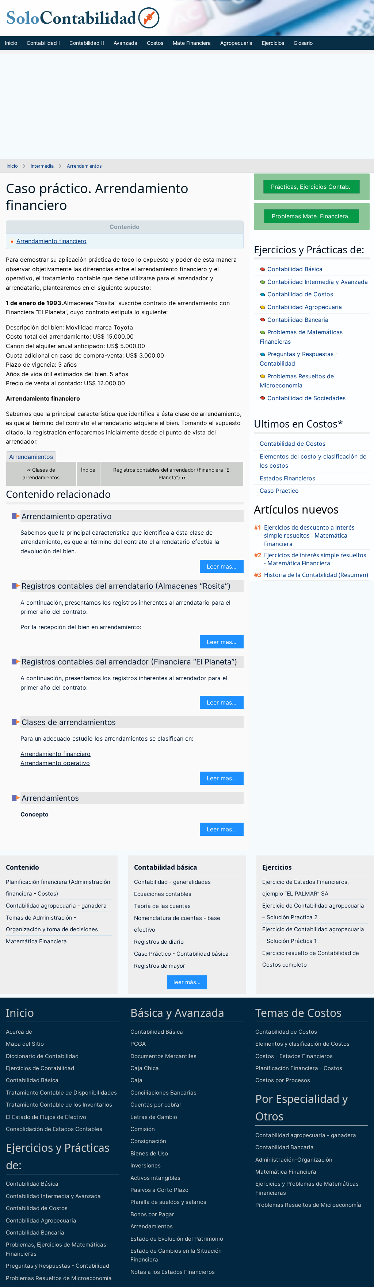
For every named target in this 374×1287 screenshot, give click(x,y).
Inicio (11, 43)
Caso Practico (279, 490)
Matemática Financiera (36, 941)
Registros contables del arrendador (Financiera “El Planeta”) (171, 473)
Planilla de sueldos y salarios (168, 1201)
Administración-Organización (293, 1159)
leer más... (187, 982)
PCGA (138, 1043)
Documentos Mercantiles (163, 1056)
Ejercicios (273, 43)
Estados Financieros (287, 478)
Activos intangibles (155, 1177)
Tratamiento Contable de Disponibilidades (61, 1092)
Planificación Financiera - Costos (298, 1068)
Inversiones (145, 1165)
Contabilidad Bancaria (297, 319)
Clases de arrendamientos (41, 473)
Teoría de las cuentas (162, 905)
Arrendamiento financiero (51, 241)
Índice (88, 470)
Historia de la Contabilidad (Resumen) (316, 575)
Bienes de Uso (149, 1153)
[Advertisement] (187, 105)
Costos (155, 43)
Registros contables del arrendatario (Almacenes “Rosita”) (126, 585)
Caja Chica (144, 1068)
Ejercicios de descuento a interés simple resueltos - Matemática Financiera (309, 535)
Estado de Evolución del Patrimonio (176, 1238)
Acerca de (19, 1031)
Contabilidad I (43, 43)
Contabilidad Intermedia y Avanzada (317, 281)
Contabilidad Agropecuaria (304, 307)
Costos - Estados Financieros (294, 1056)
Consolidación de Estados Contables (54, 1129)
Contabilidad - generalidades (172, 881)
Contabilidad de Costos (299, 294)
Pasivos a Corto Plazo (159, 1189)
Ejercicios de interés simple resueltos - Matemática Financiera (315, 559)
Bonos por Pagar (152, 1214)
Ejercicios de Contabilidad (40, 1068)
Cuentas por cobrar (156, 1104)
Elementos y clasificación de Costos (302, 1043)
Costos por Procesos (282, 1080)
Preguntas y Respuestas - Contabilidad (57, 1265)
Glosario (303, 43)
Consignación (148, 1141)
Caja (136, 1080)
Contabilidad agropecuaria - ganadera (56, 905)
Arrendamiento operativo (66, 516)
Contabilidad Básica (294, 269)
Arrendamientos (84, 166)
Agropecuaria (236, 43)
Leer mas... (221, 566)
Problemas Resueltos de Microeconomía (59, 1278)
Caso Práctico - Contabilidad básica (181, 953)
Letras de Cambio (153, 1117)
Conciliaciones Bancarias (163, 1092)
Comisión (142, 1129)
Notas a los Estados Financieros (172, 1271)
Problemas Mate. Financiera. (311, 216)
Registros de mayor (159, 965)
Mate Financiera (192, 43)
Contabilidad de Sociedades (306, 398)
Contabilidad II (86, 43)
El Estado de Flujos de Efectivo (46, 1117)
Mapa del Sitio (25, 1043)
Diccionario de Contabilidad (42, 1056)
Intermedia (42, 166)
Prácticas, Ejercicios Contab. (311, 186)
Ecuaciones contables (162, 893)
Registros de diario (159, 941)
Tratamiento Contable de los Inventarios (59, 1104)
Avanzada (125, 43)
